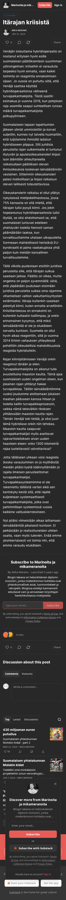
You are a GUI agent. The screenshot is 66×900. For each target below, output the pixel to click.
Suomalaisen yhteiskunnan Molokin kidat (24, 763)
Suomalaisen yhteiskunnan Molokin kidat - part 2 (20, 740)
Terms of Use (51, 613)
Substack (14, 892)
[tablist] (19, 673)
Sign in (58, 5)
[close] (55, 784)
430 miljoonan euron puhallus (19, 732)
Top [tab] (7, 719)
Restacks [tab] (27, 673)
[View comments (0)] (19, 42)
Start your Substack (23, 883)
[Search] (59, 719)
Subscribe (45, 5)
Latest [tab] (17, 719)
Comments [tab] (11, 673)
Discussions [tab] (31, 719)
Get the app (51, 883)
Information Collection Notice (40, 617)
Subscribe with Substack (36, 848)
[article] (33, 741)
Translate (11, 15)
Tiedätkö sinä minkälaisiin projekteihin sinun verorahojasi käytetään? (22, 771)
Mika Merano (19, 30)
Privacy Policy (44, 863)
